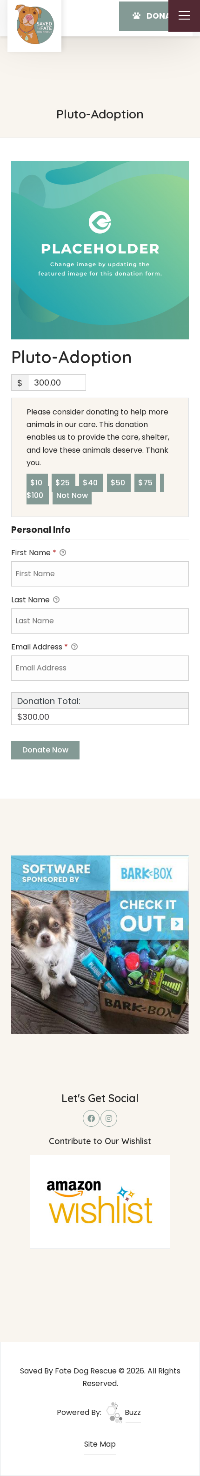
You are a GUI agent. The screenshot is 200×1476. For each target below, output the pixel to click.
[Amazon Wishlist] (100, 1201)
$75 (145, 482)
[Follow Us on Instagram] (108, 1118)
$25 (63, 482)
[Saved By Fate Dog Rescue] (34, 24)
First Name (33, 552)
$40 (91, 482)
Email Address (39, 646)
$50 (119, 482)
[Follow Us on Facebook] (91, 1118)
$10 (37, 482)
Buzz (132, 1412)
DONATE (162, 15)
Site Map (100, 1444)
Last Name (31, 599)
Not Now (72, 495)
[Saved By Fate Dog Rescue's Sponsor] (100, 944)
